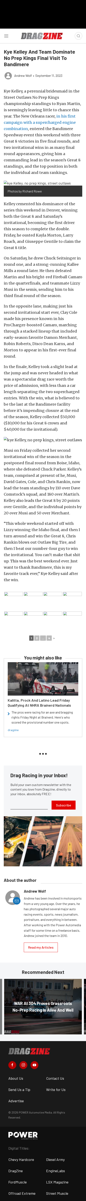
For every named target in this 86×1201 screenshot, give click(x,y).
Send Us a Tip (19, 1089)
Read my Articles (40, 947)
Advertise (16, 1100)
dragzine (13, 730)
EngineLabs (55, 1170)
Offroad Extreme (21, 1193)
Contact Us (55, 1078)
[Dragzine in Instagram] (23, 1065)
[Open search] (78, 36)
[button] (43, 182)
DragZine (15, 1170)
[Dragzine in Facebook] (12, 1065)
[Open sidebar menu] (6, 36)
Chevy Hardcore (21, 1159)
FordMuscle (17, 1182)
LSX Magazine (57, 1182)
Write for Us (56, 1089)
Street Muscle (57, 1193)
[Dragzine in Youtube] (34, 1065)
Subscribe (63, 805)
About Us (15, 1078)
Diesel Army (55, 1159)
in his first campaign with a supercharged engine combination (40, 122)
